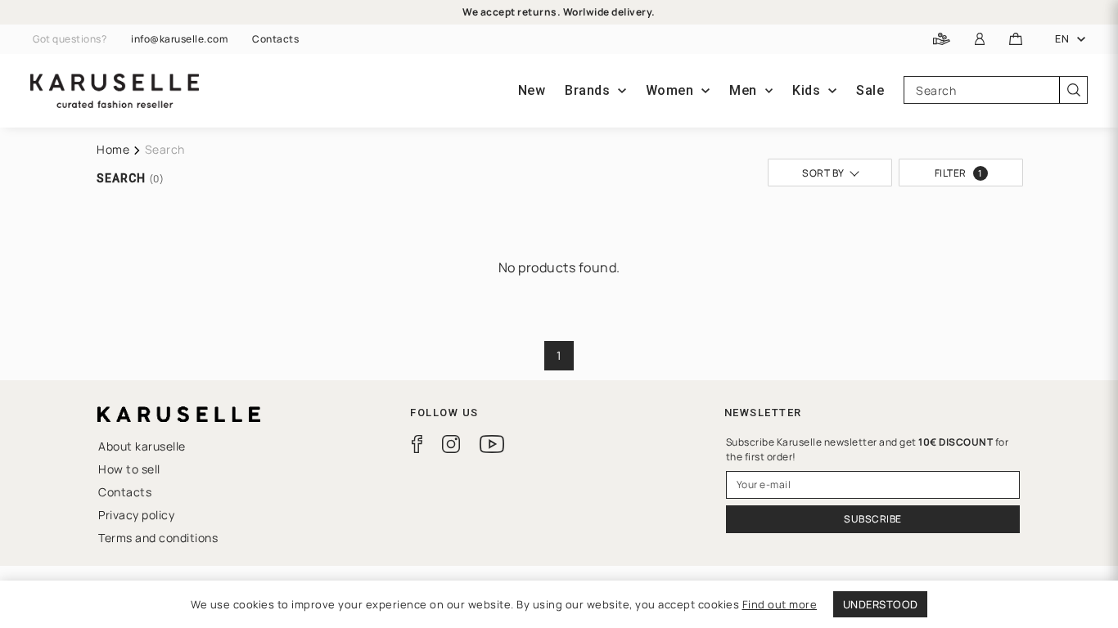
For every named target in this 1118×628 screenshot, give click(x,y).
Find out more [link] (780, 604)
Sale (870, 90)
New (532, 90)
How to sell (129, 469)
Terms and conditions (158, 537)
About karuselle (142, 446)
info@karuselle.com (179, 39)
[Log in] (980, 39)
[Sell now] (941, 39)
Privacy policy (136, 515)
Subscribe (873, 519)
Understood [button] (880, 604)
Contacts (275, 39)
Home (113, 149)
